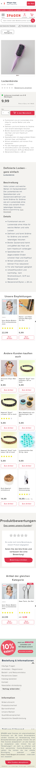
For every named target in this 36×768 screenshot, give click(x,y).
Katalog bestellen (9, 679)
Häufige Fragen (8, 666)
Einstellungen (22, 766)
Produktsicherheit (9, 705)
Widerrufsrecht (8, 702)
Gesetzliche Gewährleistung (14, 718)
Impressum (5, 766)
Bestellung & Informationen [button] (18, 660)
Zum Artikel (9, 337)
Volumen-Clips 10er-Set (8, 379)
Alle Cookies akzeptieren (18, 762)
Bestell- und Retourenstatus (14, 672)
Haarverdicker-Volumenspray (24, 489)
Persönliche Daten (10, 676)
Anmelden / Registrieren (12, 669)
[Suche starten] (33, 20)
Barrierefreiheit (8, 709)
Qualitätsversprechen (11, 715)
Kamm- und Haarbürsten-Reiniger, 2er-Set (25, 318)
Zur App (31, 4)
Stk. (3, 109)
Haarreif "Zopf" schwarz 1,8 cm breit (8, 413)
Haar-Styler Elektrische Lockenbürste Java (9, 322)
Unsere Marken (8, 712)
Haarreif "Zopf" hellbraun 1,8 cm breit (9, 451)
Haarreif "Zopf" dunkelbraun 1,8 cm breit (27, 380)
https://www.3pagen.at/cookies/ (13, 754)
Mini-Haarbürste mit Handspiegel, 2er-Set (26, 414)
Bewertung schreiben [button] (18, 560)
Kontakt (5, 682)
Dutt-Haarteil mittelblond (6, 489)
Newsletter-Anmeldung (12, 685)
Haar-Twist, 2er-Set (26, 601)
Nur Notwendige (13, 766)
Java (4, 317)
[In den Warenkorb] (22, 109)
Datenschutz (31, 766)
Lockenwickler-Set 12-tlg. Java (26, 451)
